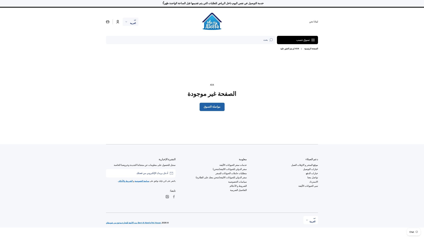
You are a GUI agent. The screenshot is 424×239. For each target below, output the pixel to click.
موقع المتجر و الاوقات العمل (304, 165)
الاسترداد (313, 181)
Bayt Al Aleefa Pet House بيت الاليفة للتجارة (141, 223)
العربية (133, 23)
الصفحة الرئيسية (311, 48)
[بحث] (271, 40)
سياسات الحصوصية (237, 181)
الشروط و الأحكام (238, 186)
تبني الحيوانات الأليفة (308, 186)
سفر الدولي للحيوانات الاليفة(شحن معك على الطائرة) (221, 177)
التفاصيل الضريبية (238, 190)
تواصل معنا (312, 177)
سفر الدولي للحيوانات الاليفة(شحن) (230, 169)
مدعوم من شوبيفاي (114, 223)
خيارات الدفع (312, 173)
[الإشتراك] (110, 173)
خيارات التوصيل (310, 169)
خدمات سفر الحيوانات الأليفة (233, 165)
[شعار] (212, 22)
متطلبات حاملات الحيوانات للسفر (231, 173)
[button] (107, 21)
